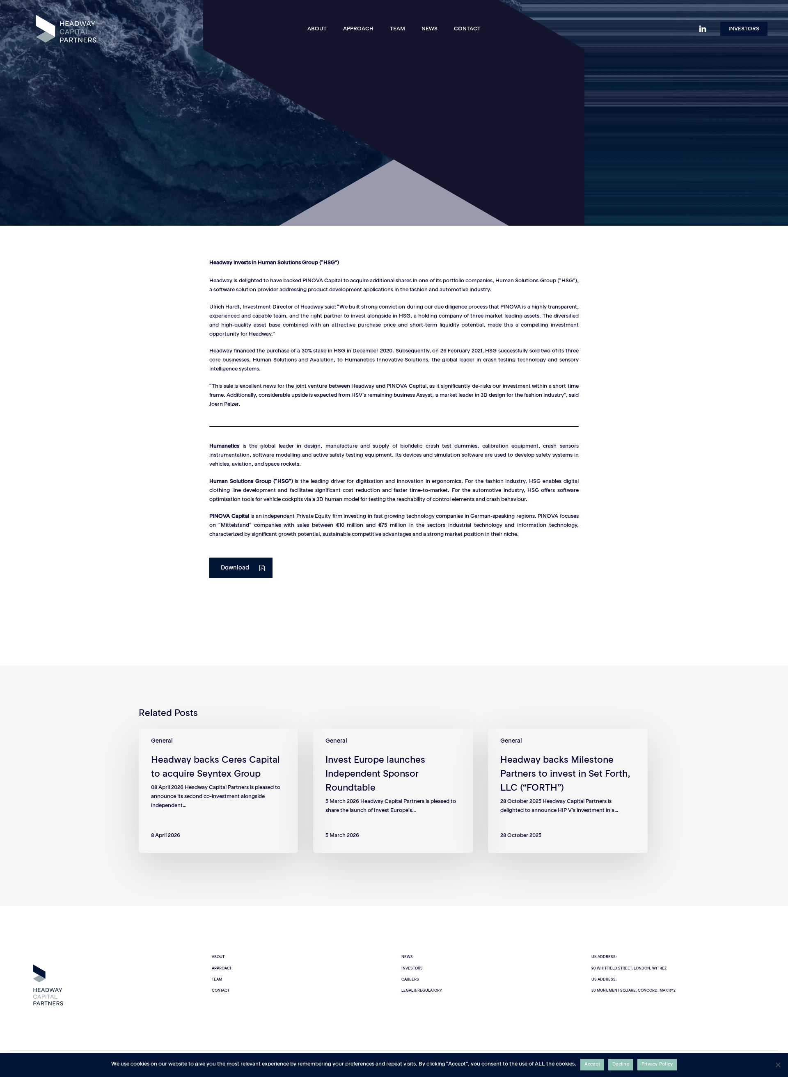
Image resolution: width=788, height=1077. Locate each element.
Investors (412, 968)
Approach (222, 968)
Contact (220, 990)
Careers (410, 979)
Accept (592, 1064)
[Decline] (778, 1065)
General (394, 169)
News (407, 957)
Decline (620, 1064)
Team (217, 979)
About (218, 957)
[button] (241, 568)
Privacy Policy (657, 1064)
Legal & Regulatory (421, 990)
